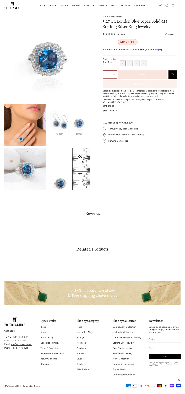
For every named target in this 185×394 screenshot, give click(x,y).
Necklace (81, 343)
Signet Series (119, 369)
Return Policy (46, 337)
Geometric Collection (123, 364)
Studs (79, 358)
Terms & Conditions (49, 348)
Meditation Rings (85, 332)
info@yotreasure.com (21, 344)
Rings (79, 327)
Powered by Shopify (31, 386)
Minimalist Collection (123, 332)
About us (44, 332)
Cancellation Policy (49, 343)
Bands (79, 364)
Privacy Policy (165, 364)
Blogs (43, 327)
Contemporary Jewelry (124, 374)
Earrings (80, 337)
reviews (121, 34)
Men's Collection (121, 358)
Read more (108, 106)
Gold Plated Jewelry (122, 348)
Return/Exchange (48, 358)
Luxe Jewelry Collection (124, 327)
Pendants (81, 348)
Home (105, 16)
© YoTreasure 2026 (12, 386)
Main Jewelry (116, 16)
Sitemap (44, 364)
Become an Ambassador (52, 353)
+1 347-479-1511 (20, 348)
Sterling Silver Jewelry (123, 343)
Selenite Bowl (83, 369)
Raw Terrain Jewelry (122, 353)
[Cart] (179, 5)
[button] (42, 5)
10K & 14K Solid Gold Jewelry (127, 337)
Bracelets (81, 353)
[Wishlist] (173, 5)
